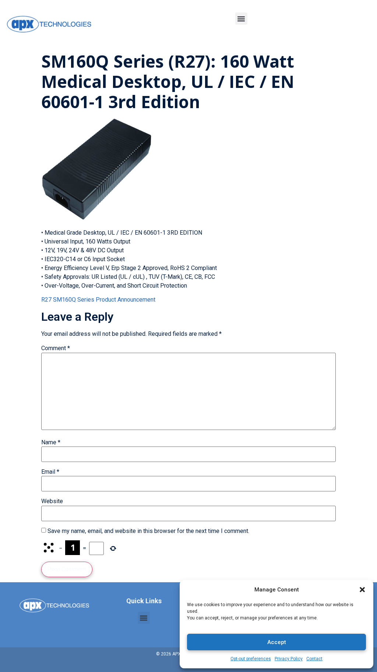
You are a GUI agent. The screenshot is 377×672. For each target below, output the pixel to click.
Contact (314, 658)
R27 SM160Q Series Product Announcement (98, 299)
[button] (362, 589)
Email (50, 472)
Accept (276, 642)
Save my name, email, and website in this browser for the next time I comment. (148, 531)
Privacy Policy (289, 658)
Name (50, 442)
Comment (55, 348)
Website (52, 501)
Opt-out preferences (250, 658)
